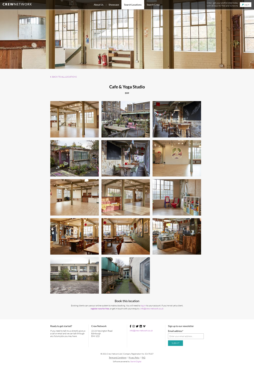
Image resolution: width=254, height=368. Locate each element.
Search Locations (133, 4)
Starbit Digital (135, 361)
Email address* (175, 330)
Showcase (114, 4)
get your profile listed (222, 2)
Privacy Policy (134, 357)
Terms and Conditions (117, 357)
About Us (98, 4)
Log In (246, 4)
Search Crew (153, 4)
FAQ (143, 357)
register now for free (100, 308)
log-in (143, 305)
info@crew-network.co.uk (152, 308)
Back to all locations (64, 76)
